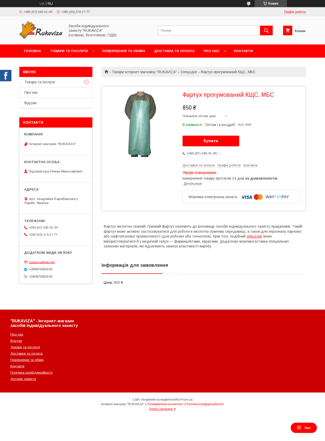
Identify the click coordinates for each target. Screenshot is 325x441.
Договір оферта (23, 379)
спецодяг (254, 236)
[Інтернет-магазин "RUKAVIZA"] (40, 38)
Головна (32, 51)
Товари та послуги (69, 51)
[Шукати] (266, 30)
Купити (211, 141)
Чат (307, 428)
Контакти (243, 51)
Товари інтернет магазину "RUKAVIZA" (144, 72)
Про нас (212, 51)
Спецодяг (189, 72)
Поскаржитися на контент (165, 404)
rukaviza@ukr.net (42, 262)
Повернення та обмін (123, 51)
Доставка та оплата (174, 51)
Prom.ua (186, 399)
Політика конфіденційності (31, 372)
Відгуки (30, 103)
